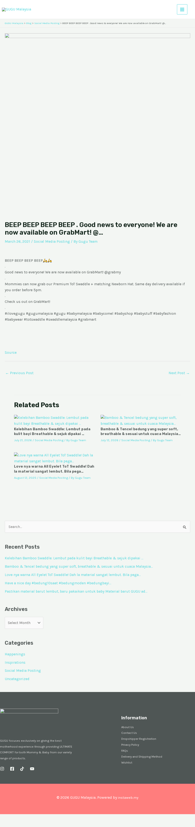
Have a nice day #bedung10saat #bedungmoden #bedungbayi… (58, 583)
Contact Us (129, 733)
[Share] (25, 818)
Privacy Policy (130, 744)
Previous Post (19, 373)
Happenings (15, 654)
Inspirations (15, 662)
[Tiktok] (22, 769)
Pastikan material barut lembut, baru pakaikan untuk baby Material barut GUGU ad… (76, 591)
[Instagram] (2, 769)
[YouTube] (32, 769)
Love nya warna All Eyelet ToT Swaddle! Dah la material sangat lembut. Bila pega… (73, 575)
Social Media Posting (52, 241)
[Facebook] (12, 769)
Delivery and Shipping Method (141, 756)
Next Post (179, 373)
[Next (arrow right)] (15, 824)
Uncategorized (17, 679)
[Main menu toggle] (182, 9)
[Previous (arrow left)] (5, 824)
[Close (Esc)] (36, 818)
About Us (127, 727)
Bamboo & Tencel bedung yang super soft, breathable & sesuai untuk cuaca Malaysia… (79, 566)
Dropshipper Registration (138, 738)
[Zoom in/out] (5, 818)
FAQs (124, 750)
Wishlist (126, 762)
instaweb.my (128, 798)
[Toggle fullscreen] (15, 818)
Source (11, 352)
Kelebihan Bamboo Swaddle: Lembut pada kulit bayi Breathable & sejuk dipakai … (74, 558)
